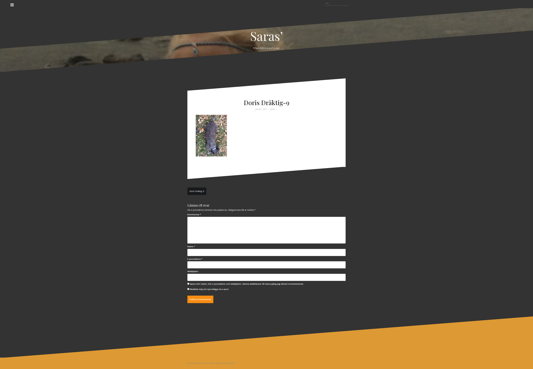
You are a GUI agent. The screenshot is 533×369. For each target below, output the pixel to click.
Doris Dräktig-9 (196, 191)
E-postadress (195, 259)
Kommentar (194, 214)
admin (272, 109)
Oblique (218, 363)
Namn (191, 246)
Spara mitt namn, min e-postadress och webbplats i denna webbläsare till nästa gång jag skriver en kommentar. (247, 283)
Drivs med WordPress (197, 363)
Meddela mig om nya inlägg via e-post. (209, 289)
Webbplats (192, 271)
